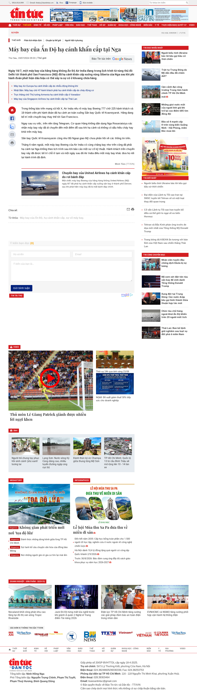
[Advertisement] (72, 232)
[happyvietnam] (49, 633)
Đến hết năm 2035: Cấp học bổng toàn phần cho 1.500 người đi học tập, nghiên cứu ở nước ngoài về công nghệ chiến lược (103, 542)
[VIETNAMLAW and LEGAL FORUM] (34, 635)
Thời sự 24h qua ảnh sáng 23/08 (112, 371)
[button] (130, 446)
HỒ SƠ (102, 25)
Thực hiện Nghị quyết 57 (174, 25)
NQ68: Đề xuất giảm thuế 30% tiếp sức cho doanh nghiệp (113, 399)
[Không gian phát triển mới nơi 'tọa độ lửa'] (39, 504)
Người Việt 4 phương (74, 40)
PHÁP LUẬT (57, 25)
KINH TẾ (37, 25)
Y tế (157, 25)
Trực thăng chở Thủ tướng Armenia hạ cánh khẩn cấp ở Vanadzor (47, 94)
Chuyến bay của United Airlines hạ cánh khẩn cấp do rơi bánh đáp (96, 175)
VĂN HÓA (69, 25)
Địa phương (169, 649)
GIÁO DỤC (80, 25)
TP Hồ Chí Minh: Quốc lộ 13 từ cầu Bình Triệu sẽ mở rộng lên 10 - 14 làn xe (117, 463)
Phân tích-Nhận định (33, 40)
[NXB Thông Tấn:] (66, 636)
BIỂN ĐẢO (148, 25)
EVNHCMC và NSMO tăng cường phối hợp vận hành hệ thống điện (167, 614)
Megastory (13, 528)
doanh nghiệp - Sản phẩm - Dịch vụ (27, 581)
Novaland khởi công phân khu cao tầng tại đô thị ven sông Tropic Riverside (27, 615)
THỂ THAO (92, 25)
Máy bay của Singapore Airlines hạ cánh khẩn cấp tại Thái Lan (45, 99)
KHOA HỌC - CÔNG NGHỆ (130, 25)
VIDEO (192, 25)
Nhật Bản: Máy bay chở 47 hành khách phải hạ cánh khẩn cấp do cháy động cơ (54, 90)
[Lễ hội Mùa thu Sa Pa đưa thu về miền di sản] (104, 504)
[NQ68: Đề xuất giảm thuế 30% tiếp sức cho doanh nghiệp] (115, 383)
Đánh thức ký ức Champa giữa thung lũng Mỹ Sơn (87, 460)
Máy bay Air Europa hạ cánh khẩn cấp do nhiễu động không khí (46, 86)
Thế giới (16, 40)
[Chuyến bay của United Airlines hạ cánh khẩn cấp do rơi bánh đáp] (40, 183)
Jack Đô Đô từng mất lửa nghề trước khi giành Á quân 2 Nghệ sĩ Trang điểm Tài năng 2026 (74, 615)
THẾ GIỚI (27, 25)
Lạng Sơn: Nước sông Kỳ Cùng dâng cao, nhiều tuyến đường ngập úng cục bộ (55, 463)
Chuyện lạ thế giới (53, 40)
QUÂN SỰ (112, 25)
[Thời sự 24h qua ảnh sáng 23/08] (115, 359)
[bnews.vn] (84, 636)
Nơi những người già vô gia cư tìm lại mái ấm (39, 555)
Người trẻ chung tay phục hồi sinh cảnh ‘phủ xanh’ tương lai (25, 461)
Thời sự (16, 25)
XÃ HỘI (47, 25)
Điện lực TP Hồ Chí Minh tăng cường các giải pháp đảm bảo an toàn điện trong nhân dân (121, 615)
